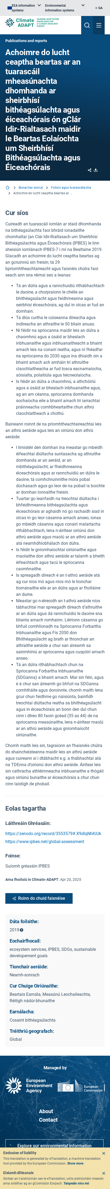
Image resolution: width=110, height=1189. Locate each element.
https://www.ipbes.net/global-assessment (44, 841)
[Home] (8, 188)
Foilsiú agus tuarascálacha (71, 187)
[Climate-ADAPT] (41, 22)
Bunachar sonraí (31, 187)
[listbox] (24, 8)
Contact (48, 1120)
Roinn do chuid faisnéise (41, 898)
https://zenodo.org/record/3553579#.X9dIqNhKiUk (53, 833)
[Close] (103, 1153)
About (46, 1111)
